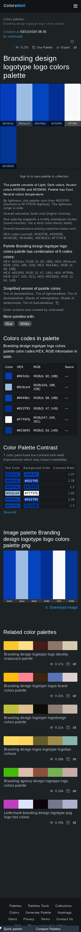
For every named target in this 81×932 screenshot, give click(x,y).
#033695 (8, 428)
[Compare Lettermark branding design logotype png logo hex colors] (74, 823)
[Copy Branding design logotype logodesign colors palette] (68, 728)
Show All (10, 512)
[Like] (72, 42)
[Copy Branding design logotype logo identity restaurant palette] (68, 664)
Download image (63, 607)
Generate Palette (38, 912)
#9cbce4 (8, 385)
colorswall (15, 36)
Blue (9, 324)
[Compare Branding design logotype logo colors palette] (75, 47)
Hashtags (65, 912)
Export (64, 47)
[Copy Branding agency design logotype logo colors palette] (68, 791)
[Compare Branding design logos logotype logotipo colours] (74, 759)
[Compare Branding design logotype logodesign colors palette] (74, 728)
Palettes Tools (38, 906)
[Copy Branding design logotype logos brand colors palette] (68, 696)
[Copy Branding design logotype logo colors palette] (57, 303)
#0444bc (8, 396)
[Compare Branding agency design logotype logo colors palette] (74, 791)
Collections (63, 906)
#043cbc (8, 374)
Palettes (15, 906)
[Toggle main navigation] (75, 6)
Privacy (28, 919)
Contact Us (64, 919)
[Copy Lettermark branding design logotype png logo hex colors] (68, 823)
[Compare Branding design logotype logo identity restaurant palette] (74, 664)
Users (12, 919)
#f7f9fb (8, 417)
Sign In (24, 176)
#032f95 (8, 406)
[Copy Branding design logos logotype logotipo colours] (68, 759)
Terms (45, 919)
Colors (14, 5)
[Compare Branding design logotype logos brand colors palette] (74, 696)
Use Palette (43, 47)
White (24, 324)
